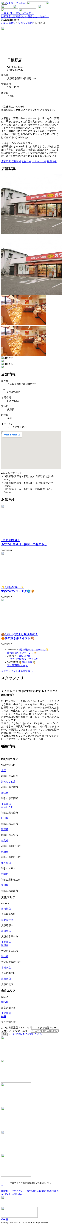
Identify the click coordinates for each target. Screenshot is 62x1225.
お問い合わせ (18, 1194)
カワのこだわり (17, 1191)
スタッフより (39, 161)
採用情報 (52, 161)
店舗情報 (16, 161)
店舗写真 (6, 161)
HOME (4, 1191)
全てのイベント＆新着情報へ (17, 671)
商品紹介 (31, 1191)
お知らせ (26, 161)
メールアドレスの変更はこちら (25, 1034)
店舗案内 (41, 1191)
